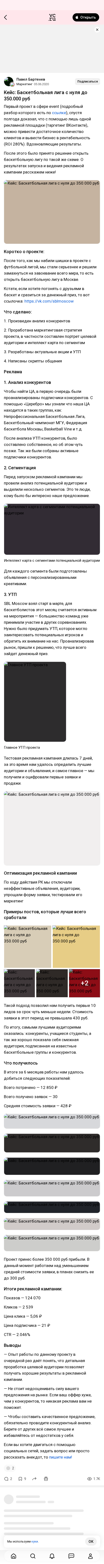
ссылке (59, 112)
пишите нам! (60, 1457)
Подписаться (87, 81)
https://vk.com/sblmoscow (49, 301)
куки (34, 1541)
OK (91, 1541)
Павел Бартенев (30, 79)
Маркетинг (24, 84)
